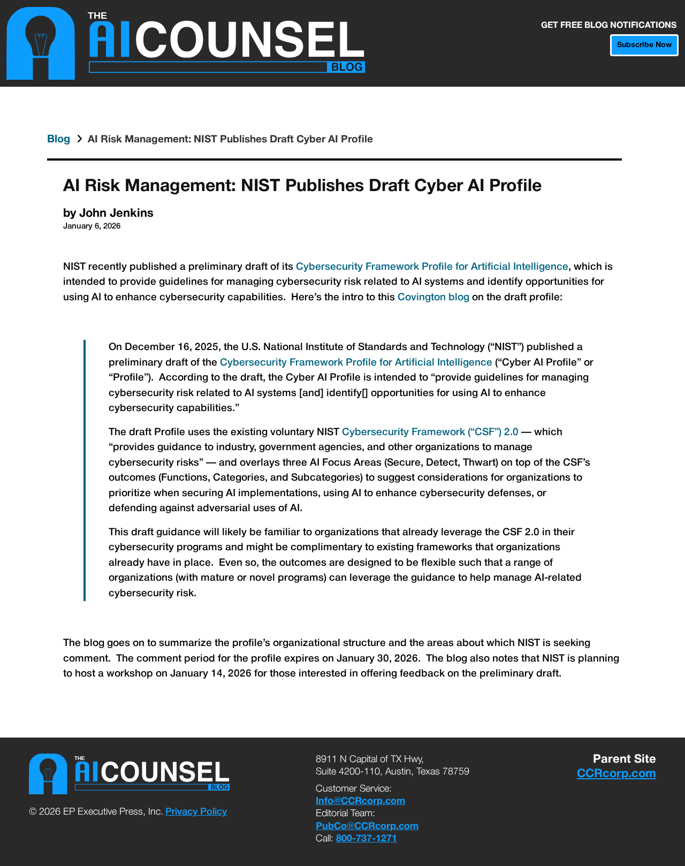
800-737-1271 (366, 839)
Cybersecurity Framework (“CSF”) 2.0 (430, 432)
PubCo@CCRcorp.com (367, 826)
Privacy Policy (196, 812)
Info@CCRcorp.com (360, 801)
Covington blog (433, 297)
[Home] (185, 43)
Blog (60, 140)
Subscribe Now (644, 45)
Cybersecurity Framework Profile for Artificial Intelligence (432, 267)
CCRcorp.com (616, 774)
